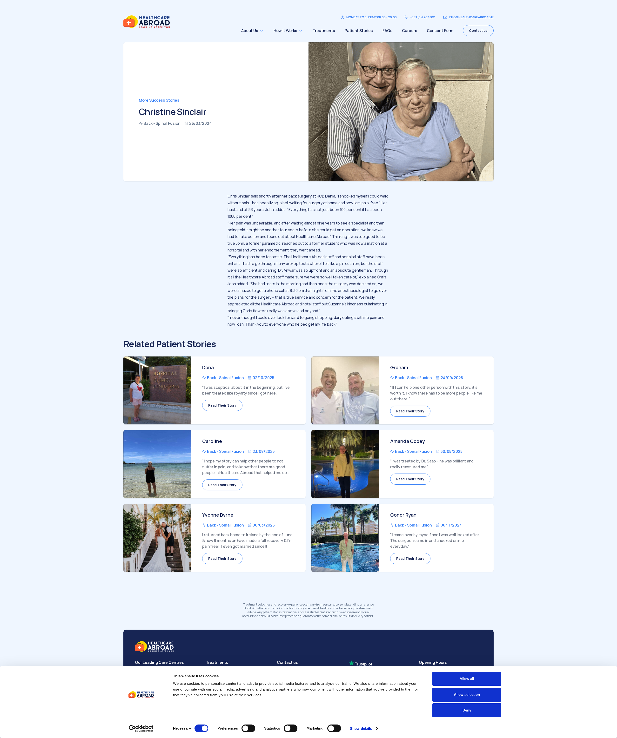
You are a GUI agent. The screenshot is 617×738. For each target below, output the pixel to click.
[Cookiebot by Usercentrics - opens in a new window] (141, 728)
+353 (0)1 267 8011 (423, 17)
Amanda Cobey (407, 441)
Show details (361, 728)
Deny (467, 710)
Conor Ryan (403, 515)
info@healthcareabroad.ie (471, 17)
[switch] (248, 728)
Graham (399, 367)
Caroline (212, 441)
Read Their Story (222, 405)
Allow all (467, 679)
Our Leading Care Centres (159, 662)
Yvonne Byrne (217, 515)
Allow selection (467, 694)
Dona (208, 367)
